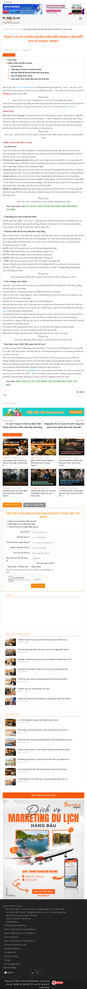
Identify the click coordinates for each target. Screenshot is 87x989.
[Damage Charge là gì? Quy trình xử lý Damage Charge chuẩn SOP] (10, 662)
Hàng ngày (12, 567)
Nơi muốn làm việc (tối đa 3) (17, 559)
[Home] (11, 20)
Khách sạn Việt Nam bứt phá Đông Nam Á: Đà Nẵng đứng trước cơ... (45, 740)
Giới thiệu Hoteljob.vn (12, 948)
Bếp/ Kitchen (15, 29)
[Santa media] (43, 849)
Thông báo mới (10, 952)
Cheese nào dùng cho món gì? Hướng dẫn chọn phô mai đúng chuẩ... (43, 493)
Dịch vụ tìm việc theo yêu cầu (15, 945)
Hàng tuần (24, 567)
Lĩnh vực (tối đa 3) (21, 553)
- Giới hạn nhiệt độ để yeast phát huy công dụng (29, 72)
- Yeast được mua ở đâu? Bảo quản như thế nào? (29, 79)
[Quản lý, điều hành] (55, 548)
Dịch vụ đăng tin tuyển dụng (15, 925)
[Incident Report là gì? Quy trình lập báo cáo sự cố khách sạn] (10, 642)
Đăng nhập (8, 2)
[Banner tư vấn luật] (64, 9)
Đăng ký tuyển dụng (34, 505)
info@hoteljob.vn (11, 922)
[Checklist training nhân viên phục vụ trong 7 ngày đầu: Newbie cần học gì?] (10, 652)
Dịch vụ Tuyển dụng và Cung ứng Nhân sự (20, 929)
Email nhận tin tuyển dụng (18, 542)
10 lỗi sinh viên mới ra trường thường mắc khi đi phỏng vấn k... (43, 679)
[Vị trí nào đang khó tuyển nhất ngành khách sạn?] (10, 722)
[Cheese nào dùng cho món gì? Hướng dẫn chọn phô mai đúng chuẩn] (43, 477)
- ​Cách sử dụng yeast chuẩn (21, 76)
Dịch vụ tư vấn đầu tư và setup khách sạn (20, 941)
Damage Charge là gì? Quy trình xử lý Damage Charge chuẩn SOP (44, 659)
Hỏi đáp (7, 960)
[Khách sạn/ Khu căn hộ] (55, 553)
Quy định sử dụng (11, 956)
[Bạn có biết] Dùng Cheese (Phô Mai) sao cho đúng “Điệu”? (42, 462)
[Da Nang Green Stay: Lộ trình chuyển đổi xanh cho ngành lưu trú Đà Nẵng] (10, 762)
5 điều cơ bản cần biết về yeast (19, 63)
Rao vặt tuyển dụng (12, 964)
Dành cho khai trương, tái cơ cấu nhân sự (20, 933)
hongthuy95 (7, 458)
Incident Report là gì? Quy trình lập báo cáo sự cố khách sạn (42, 640)
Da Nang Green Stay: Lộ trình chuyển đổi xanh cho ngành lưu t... (44, 759)
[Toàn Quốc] (55, 558)
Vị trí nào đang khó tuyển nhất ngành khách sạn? (38, 720)
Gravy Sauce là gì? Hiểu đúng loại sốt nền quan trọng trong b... (15, 462)
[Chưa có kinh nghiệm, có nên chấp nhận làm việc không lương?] (10, 752)
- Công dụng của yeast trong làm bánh (25, 69)
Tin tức (5, 29)
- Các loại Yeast (16, 66)
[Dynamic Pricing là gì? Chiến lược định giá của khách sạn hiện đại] (10, 671)
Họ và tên (25, 532)
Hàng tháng (36, 567)
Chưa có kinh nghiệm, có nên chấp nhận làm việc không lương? (44, 750)
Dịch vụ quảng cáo (11, 937)
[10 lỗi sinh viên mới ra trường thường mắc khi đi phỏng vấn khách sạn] (10, 681)
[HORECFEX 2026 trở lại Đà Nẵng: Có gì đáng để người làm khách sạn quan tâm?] (10, 701)
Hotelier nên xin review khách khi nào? (34, 689)
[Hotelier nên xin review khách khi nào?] (10, 691)
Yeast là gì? (12, 60)
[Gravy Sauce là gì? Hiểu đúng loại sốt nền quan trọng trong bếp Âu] (15, 447)
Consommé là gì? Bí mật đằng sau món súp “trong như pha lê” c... (71, 493)
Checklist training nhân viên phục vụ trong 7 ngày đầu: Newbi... (43, 649)
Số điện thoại (23, 537)
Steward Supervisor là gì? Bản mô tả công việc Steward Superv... (15, 493)
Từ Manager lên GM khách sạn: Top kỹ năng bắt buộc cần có (42, 779)
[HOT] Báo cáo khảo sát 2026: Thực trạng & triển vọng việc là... (43, 730)
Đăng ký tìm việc (12, 505)
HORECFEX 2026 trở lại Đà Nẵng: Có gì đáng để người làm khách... (44, 699)
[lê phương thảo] (22, 9)
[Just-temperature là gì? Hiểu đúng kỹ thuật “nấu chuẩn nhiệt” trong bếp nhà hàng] (71, 447)
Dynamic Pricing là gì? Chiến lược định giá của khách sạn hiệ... (43, 669)
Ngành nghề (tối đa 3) (20, 547)
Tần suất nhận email (46, 563)
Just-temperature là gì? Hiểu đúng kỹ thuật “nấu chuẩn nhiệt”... (70, 462)
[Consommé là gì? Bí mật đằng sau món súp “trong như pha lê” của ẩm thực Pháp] (71, 477)
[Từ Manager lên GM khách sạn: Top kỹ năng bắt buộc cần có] (10, 781)
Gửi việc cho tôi (38, 586)
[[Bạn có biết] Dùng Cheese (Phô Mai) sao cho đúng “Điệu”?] (43, 447)
